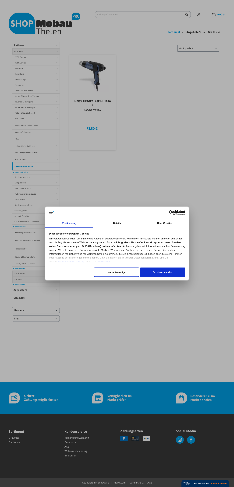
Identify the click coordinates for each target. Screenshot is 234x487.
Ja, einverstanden (162, 272)
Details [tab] (117, 223)
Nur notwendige (116, 272)
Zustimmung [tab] (69, 223)
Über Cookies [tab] (164, 223)
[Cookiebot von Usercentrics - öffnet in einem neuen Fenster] (171, 212)
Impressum (103, 261)
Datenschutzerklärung (71, 261)
